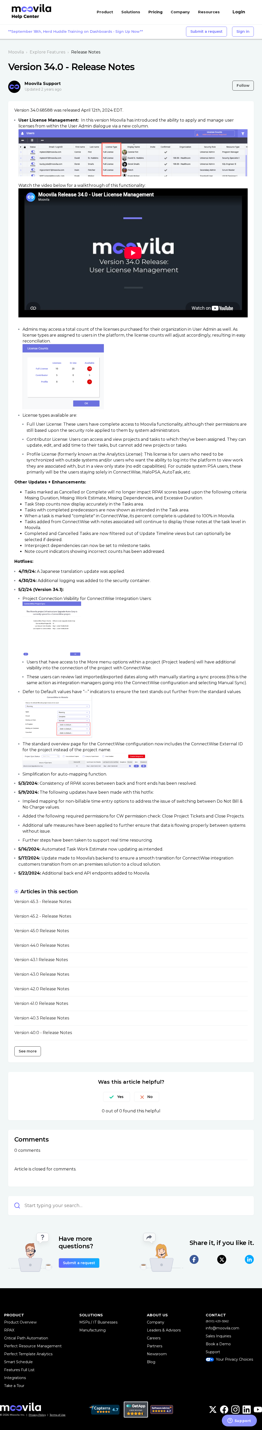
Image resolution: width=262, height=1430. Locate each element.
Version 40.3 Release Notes (41, 1018)
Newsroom (157, 1354)
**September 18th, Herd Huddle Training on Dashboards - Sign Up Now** (75, 31)
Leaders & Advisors (164, 1330)
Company (155, 1322)
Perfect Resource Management (33, 1346)
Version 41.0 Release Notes (41, 1003)
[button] (107, 12)
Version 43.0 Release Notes (41, 974)
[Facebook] (194, 1259)
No (150, 1096)
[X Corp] (221, 1259)
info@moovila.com (222, 1328)
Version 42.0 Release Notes (41, 988)
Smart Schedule (18, 1362)
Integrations (15, 1377)
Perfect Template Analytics (28, 1354)
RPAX (9, 1330)
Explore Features (47, 52)
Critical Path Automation (26, 1338)
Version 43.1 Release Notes (41, 959)
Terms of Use (58, 1414)
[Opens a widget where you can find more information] (239, 1421)
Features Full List (19, 1370)
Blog (151, 1362)
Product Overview (20, 1322)
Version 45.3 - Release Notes (42, 901)
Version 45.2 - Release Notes (42, 916)
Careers (153, 1338)
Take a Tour (14, 1385)
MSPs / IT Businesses (98, 1322)
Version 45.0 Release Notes (41, 930)
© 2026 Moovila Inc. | (23, 1414)
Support (213, 1352)
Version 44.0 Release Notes (41, 945)
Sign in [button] (242, 31)
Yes (120, 1096)
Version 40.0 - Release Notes (43, 1032)
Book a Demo (218, 1344)
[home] (30, 12)
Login (239, 11)
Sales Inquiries (218, 1336)
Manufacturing (92, 1330)
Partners (154, 1346)
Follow (243, 85)
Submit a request (206, 31)
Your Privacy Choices (234, 1359)
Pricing (155, 12)
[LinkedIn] (249, 1259)
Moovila (16, 52)
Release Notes (85, 52)
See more (28, 1051)
